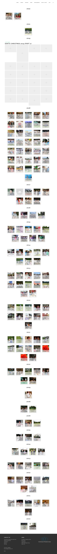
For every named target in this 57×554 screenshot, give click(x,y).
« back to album (7, 42)
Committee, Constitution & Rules (26, 539)
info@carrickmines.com (9, 548)
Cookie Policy (23, 541)
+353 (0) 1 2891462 (7, 547)
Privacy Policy (23, 540)
